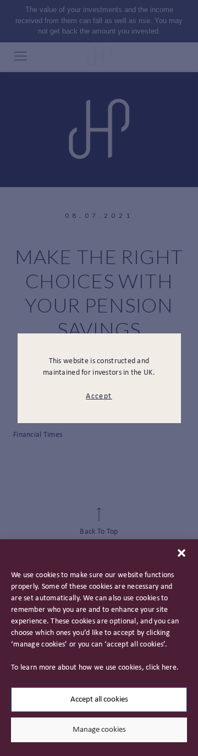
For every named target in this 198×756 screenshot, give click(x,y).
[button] (181, 552)
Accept (99, 396)
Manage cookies (99, 730)
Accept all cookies (99, 699)
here (169, 668)
